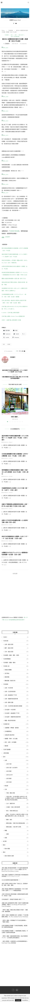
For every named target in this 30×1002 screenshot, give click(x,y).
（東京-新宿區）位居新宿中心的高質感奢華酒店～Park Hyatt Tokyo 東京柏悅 (15, 942)
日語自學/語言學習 (16, 735)
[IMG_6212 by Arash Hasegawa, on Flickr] (5, 111)
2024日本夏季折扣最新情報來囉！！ (11, 880)
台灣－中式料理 (16, 688)
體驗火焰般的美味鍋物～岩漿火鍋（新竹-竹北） (14, 278)
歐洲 (15, 845)
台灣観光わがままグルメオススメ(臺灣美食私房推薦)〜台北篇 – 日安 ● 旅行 (15, 553)
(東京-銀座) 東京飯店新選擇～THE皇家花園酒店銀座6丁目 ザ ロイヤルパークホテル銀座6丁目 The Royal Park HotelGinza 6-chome (15, 869)
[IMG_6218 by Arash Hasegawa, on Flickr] (5, 184)
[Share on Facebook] (19, 351)
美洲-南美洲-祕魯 (16, 856)
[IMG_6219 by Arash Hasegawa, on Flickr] (5, 192)
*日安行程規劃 (15, 749)
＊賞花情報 (15, 753)
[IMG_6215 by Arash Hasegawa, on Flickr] (5, 161)
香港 (16, 837)
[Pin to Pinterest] (22, 351)
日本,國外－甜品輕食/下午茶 (16, 713)
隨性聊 (16, 746)
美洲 (15, 852)
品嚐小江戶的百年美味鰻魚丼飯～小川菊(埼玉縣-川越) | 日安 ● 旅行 (15, 521)
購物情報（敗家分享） (16, 680)
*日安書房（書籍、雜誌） (15, 662)
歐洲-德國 (16, 848)
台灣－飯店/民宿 (16, 644)
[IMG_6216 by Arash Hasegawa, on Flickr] (5, 174)
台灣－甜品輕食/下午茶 (16, 695)
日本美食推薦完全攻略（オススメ (10, 294)
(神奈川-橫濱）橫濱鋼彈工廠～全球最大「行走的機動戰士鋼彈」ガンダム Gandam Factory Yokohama (15, 915)
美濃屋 (8, 344)
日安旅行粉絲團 (14, 231)
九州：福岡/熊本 (17, 803)
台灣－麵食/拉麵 (16, 702)
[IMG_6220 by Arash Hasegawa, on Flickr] (5, 96)
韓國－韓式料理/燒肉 (16, 720)
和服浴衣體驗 (16, 669)
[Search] (28, 2)
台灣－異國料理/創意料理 (16, 698)
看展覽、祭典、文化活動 (16, 738)
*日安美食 (10, 30)
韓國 (16, 830)
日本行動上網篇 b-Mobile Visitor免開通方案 (13, 316)
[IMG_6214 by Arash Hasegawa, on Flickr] (5, 121)
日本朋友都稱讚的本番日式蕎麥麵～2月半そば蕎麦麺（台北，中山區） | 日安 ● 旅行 (15, 455)
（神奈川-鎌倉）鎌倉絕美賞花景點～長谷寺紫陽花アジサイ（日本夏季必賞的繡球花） (15, 936)
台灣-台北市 (17, 775)
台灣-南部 (17, 771)
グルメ (21, 294)
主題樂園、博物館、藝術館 (16, 727)
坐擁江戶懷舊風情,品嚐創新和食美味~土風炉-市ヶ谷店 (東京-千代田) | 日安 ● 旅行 (14, 505)
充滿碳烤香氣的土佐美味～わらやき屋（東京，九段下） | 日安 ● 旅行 (14, 489)
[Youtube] (16, 23)
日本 (16, 789)
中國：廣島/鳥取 (17, 793)
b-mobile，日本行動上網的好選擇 (10, 312)
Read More (25, 1000)
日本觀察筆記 (16, 731)
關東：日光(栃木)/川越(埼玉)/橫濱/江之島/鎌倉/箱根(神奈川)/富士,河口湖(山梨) (16, 815)
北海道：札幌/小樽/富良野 (17, 807)
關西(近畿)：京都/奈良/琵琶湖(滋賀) (17, 823)
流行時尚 (16, 673)
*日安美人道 (15, 666)
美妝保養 (16, 677)
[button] (3, 404)
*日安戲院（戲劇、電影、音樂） (15, 655)
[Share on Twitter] (21, 351)
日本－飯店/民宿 (16, 651)
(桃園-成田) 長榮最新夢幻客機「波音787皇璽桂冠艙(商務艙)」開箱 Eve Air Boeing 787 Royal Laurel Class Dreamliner (15, 904)
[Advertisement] (15, 964)
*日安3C (15, 637)
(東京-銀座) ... (15, 417)
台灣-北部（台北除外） (17, 767)
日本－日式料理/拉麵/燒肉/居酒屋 (16, 706)
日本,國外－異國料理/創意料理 (16, 717)
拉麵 (4, 344)
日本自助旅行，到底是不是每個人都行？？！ (13, 899)
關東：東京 (17, 819)
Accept (18, 1000)
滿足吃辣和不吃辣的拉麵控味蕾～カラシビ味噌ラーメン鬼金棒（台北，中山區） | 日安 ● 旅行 (15, 438)
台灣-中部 (17, 764)
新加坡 (16, 785)
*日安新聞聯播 (15, 659)
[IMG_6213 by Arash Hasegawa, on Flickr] (5, 135)
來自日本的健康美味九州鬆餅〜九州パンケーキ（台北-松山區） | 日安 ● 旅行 (14, 537)
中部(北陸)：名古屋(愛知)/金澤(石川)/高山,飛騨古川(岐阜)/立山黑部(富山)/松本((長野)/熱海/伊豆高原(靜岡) (16, 798)
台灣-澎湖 (17, 782)
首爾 (17, 834)
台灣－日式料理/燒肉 (16, 691)
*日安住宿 (15, 641)
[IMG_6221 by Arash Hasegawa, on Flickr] (5, 47)
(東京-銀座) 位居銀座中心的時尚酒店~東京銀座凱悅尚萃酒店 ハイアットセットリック (15, 875)
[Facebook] (13, 23)
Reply (26, 435)
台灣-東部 (17, 778)
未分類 (15, 841)
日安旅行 (7, 43)
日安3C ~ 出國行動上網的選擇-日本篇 (11, 320)
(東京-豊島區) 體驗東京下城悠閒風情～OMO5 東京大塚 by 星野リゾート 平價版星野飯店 (15, 889)
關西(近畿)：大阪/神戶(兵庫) (17, 827)
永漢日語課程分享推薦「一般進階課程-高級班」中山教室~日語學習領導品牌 (15, 931)
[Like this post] (17, 351)
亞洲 (15, 756)
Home (3, 30)
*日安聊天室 (15, 724)
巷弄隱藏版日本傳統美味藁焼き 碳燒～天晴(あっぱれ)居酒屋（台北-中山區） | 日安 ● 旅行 (15, 472)
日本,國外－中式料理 (16, 709)
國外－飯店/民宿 (16, 648)
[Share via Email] (24, 351)
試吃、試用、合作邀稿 (16, 742)
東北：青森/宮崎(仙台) (17, 810)
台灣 (16, 760)
